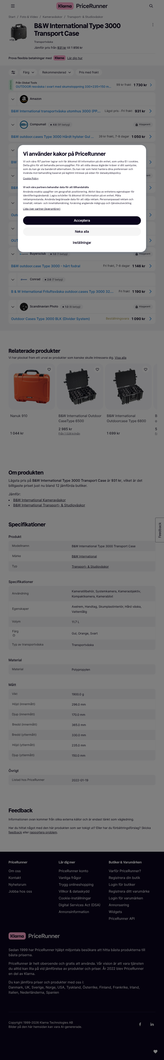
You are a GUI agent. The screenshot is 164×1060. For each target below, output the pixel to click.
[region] (82, 198)
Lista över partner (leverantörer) (41, 208)
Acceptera (82, 221)
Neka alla (82, 232)
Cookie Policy (30, 178)
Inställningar (82, 243)
